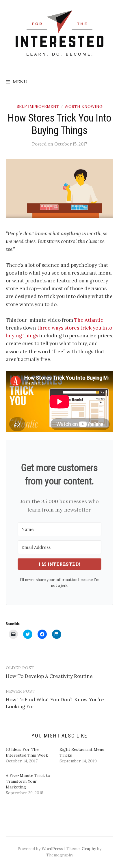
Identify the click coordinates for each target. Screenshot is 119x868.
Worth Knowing (83, 106)
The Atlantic (88, 320)
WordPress (52, 848)
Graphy (89, 848)
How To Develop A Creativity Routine (49, 676)
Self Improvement (38, 106)
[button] (59, 188)
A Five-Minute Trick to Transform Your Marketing (28, 781)
